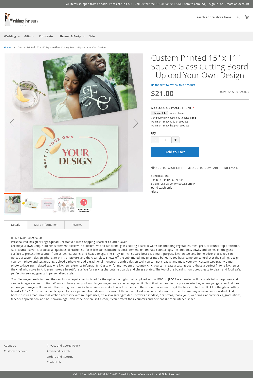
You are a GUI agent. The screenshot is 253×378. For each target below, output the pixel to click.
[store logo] (21, 19)
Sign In (213, 4)
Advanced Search (58, 351)
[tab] (15, 224)
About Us (10, 345)
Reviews (77, 224)
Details (15, 224)
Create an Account (237, 4)
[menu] (126, 36)
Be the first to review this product (173, 85)
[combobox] (217, 17)
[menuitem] (11, 36)
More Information (46, 224)
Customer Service (15, 351)
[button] (12, 123)
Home (7, 47)
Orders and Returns (60, 356)
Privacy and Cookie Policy (63, 345)
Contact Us (54, 362)
